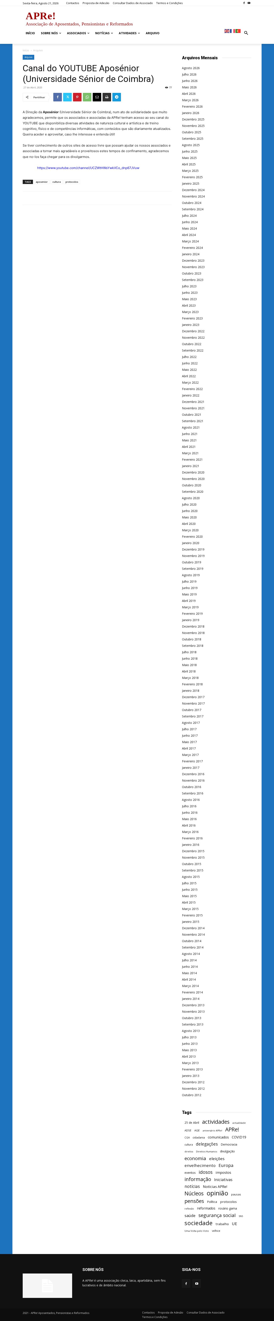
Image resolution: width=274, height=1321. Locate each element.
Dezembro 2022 (193, 331)
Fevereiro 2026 (192, 106)
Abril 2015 (189, 902)
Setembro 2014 (192, 947)
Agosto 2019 (191, 575)
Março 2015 (190, 909)
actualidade (239, 1122)
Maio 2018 (189, 665)
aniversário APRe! (212, 1130)
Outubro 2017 (191, 710)
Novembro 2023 (193, 267)
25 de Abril (192, 1123)
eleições (217, 1158)
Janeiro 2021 (190, 466)
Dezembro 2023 (193, 260)
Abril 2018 (189, 671)
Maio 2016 (189, 819)
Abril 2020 (189, 524)
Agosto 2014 (191, 954)
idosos (206, 1172)
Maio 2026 (189, 87)
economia (195, 1158)
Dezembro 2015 (193, 851)
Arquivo (28, 57)
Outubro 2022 (191, 344)
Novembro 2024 (193, 196)
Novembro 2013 (193, 1011)
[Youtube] (248, 3)
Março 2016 (190, 832)
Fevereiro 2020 (192, 536)
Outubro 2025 (191, 132)
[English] (227, 31)
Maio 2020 (189, 517)
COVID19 (239, 1137)
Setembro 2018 (192, 646)
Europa (226, 1165)
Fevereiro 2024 (192, 248)
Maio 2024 (189, 228)
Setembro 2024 (192, 209)
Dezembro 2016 (193, 774)
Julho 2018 (189, 652)
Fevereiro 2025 (192, 177)
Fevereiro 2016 (192, 838)
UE (234, 1223)
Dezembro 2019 (193, 549)
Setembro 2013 (192, 1024)
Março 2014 (190, 986)
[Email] (97, 97)
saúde (190, 1215)
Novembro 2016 (193, 780)
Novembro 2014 (193, 934)
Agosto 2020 (191, 498)
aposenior (42, 181)
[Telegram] (116, 97)
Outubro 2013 (191, 1018)
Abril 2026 (189, 94)
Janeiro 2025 (190, 183)
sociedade (199, 1223)
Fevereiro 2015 (192, 915)
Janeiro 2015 (190, 922)
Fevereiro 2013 (192, 1069)
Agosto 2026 (191, 68)
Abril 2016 (189, 825)
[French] (232, 31)
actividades (215, 1121)
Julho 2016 (189, 806)
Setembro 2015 (192, 870)
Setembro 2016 (192, 793)
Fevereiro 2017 (192, 761)
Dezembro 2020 (193, 472)
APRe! (232, 1129)
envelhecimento (200, 1165)
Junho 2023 (190, 293)
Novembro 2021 (193, 408)
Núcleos (194, 1193)
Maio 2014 (189, 973)
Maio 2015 (189, 896)
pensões (194, 1201)
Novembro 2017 (193, 703)
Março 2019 (190, 607)
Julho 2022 (189, 357)
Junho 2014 (190, 967)
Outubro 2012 (191, 1095)
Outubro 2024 (191, 203)
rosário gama (227, 1208)
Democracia (229, 1144)
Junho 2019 (190, 588)
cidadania (199, 1137)
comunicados (218, 1137)
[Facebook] (243, 3)
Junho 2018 (190, 658)
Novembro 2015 (193, 857)
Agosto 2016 (191, 800)
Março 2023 (190, 312)
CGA (187, 1137)
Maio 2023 (189, 299)
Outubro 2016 (191, 787)
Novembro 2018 (193, 633)
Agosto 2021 (191, 427)
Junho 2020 (190, 511)
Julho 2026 (189, 74)
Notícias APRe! (215, 1186)
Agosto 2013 (191, 1031)
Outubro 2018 (191, 639)
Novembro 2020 (193, 479)
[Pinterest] (77, 97)
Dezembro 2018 (193, 626)
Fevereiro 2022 (192, 389)
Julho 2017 (189, 729)
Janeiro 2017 (190, 768)
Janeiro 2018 (190, 691)
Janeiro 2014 (190, 999)
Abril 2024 (189, 235)
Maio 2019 (189, 594)
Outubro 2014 (191, 941)
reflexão (189, 1208)
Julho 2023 (189, 286)
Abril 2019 (189, 601)
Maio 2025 (189, 158)
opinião (217, 1193)
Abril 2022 (189, 376)
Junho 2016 (190, 812)
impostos (223, 1172)
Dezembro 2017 (193, 697)
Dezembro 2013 (193, 1005)
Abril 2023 (189, 305)
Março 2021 (190, 453)
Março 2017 (190, 755)
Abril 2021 (189, 447)
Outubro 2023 (191, 273)
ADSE (188, 1130)
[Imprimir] (107, 97)
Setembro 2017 (192, 716)
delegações (207, 1144)
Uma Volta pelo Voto (197, 1230)
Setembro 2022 (192, 350)
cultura (56, 181)
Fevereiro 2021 (192, 459)
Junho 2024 (190, 222)
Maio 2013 (189, 1050)
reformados (206, 1208)
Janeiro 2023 (190, 325)
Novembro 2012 (193, 1088)
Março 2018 (190, 678)
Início (26, 50)
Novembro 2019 (193, 556)
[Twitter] (67, 97)
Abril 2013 (189, 1056)
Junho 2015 (190, 890)
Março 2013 (190, 1063)
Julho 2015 (189, 883)
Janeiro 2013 (190, 1076)
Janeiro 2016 (190, 845)
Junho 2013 (190, 1044)
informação (198, 1179)
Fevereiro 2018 (192, 684)
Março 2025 (190, 171)
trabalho (222, 1224)
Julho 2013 (189, 1037)
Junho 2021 (190, 434)
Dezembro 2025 (193, 119)
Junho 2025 (190, 151)
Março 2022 (190, 382)
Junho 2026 (190, 81)
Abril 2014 (189, 979)
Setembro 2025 (192, 139)
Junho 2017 (190, 735)
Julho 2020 (189, 504)
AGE (197, 1130)
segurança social (217, 1215)
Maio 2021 (189, 440)
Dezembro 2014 (193, 928)
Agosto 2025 (191, 145)
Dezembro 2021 (193, 402)
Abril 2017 (189, 748)
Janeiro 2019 (190, 620)
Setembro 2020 (192, 492)
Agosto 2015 (191, 877)
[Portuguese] (238, 31)
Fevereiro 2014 (192, 992)
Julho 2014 (189, 960)
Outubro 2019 (191, 562)
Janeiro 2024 (190, 254)
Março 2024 (190, 241)
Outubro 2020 (191, 485)
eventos (190, 1173)
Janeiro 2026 (190, 113)
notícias (192, 1186)
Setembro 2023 (192, 280)
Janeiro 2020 (190, 543)
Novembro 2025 (193, 126)
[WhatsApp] (87, 97)
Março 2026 (190, 100)
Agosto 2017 (191, 723)
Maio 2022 (189, 370)
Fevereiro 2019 (192, 614)
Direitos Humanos (206, 1151)
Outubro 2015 (191, 864)
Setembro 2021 (192, 421)
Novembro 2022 (193, 337)
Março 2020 (190, 530)
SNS (241, 1216)
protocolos (72, 181)
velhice (216, 1231)
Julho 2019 (189, 581)
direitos (189, 1151)
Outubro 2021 (191, 415)
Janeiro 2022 (190, 395)
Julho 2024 (189, 216)
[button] (246, 33)
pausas (236, 1194)
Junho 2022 (190, 363)
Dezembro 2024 (193, 190)
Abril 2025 (189, 164)
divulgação (227, 1151)
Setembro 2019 (192, 569)
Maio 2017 (189, 742)
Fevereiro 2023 (192, 318)
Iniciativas (223, 1179)
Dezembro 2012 (193, 1082)
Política (212, 1202)
